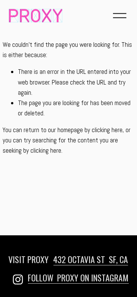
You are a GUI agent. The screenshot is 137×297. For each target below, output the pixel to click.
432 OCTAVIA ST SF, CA (90, 259)
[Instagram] (18, 279)
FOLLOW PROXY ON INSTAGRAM (78, 277)
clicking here (107, 130)
